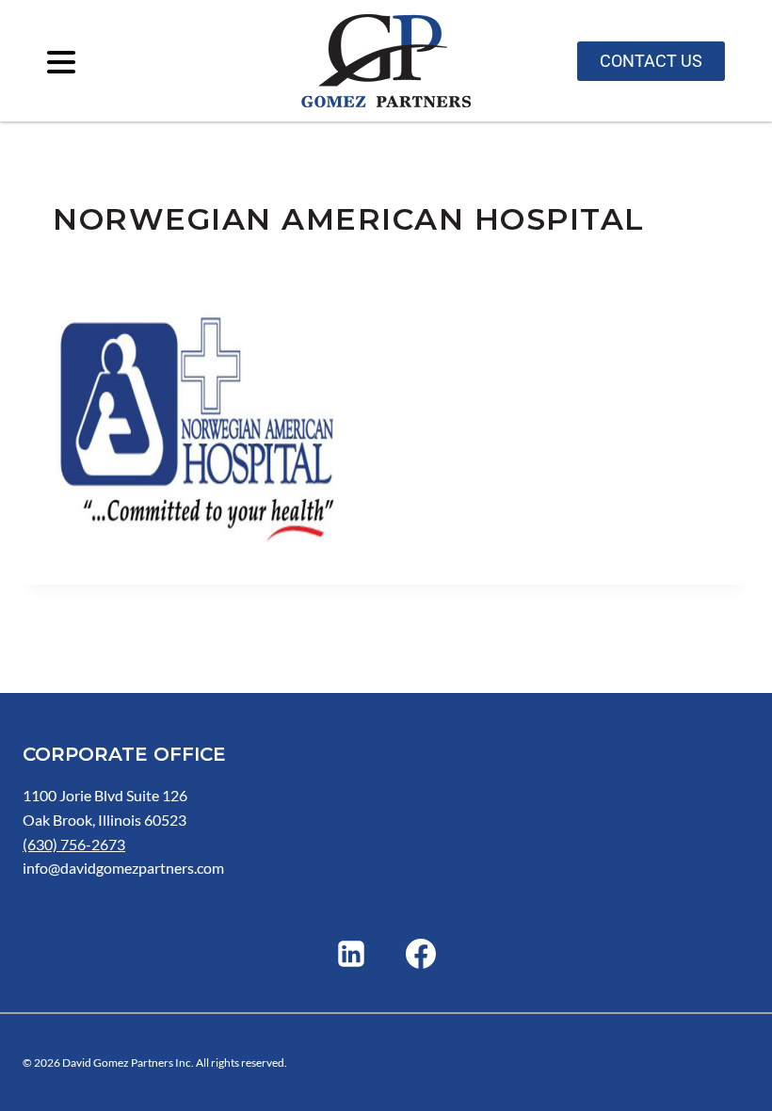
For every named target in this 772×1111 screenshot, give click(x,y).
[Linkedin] (351, 954)
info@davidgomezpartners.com (123, 868)
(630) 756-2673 (74, 844)
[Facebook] (421, 954)
